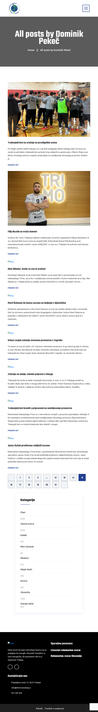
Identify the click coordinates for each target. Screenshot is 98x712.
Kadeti (23, 535)
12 (56, 478)
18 (29, 485)
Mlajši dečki (26, 569)
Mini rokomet (27, 546)
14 (73, 478)
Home (31, 50)
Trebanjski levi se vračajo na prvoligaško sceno (32, 143)
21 (56, 485)
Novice (23, 581)
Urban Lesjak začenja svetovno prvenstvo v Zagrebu (35, 340)
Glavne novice (27, 524)
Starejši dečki (27, 603)
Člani (22, 512)
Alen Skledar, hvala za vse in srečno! (27, 269)
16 (11, 485)
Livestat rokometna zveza (65, 650)
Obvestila (25, 592)
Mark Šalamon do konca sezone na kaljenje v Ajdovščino (37, 303)
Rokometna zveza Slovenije (66, 656)
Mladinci (24, 558)
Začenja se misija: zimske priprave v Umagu (30, 374)
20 (47, 485)
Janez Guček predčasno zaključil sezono (29, 446)
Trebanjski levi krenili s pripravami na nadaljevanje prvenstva (40, 408)
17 (20, 485)
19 (38, 485)
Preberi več (13, 165)
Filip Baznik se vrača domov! (22, 232)
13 (64, 478)
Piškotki (39, 708)
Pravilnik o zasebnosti (54, 708)
